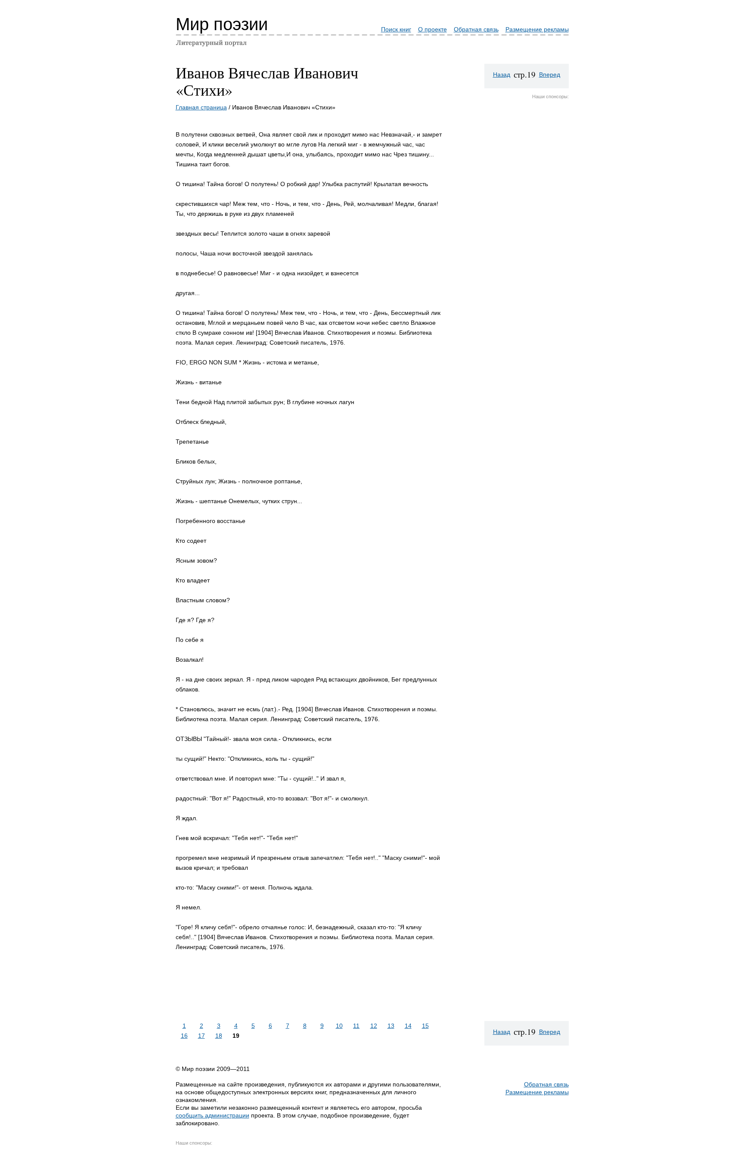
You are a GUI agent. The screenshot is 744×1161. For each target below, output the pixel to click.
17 (201, 1035)
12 (373, 1025)
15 (425, 1025)
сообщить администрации (212, 1115)
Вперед (549, 74)
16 (184, 1035)
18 (218, 1035)
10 (339, 1025)
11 (356, 1025)
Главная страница (201, 107)
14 (408, 1025)
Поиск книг (396, 29)
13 (391, 1025)
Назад (501, 74)
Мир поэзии (222, 24)
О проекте (432, 29)
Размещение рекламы (537, 29)
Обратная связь (476, 29)
